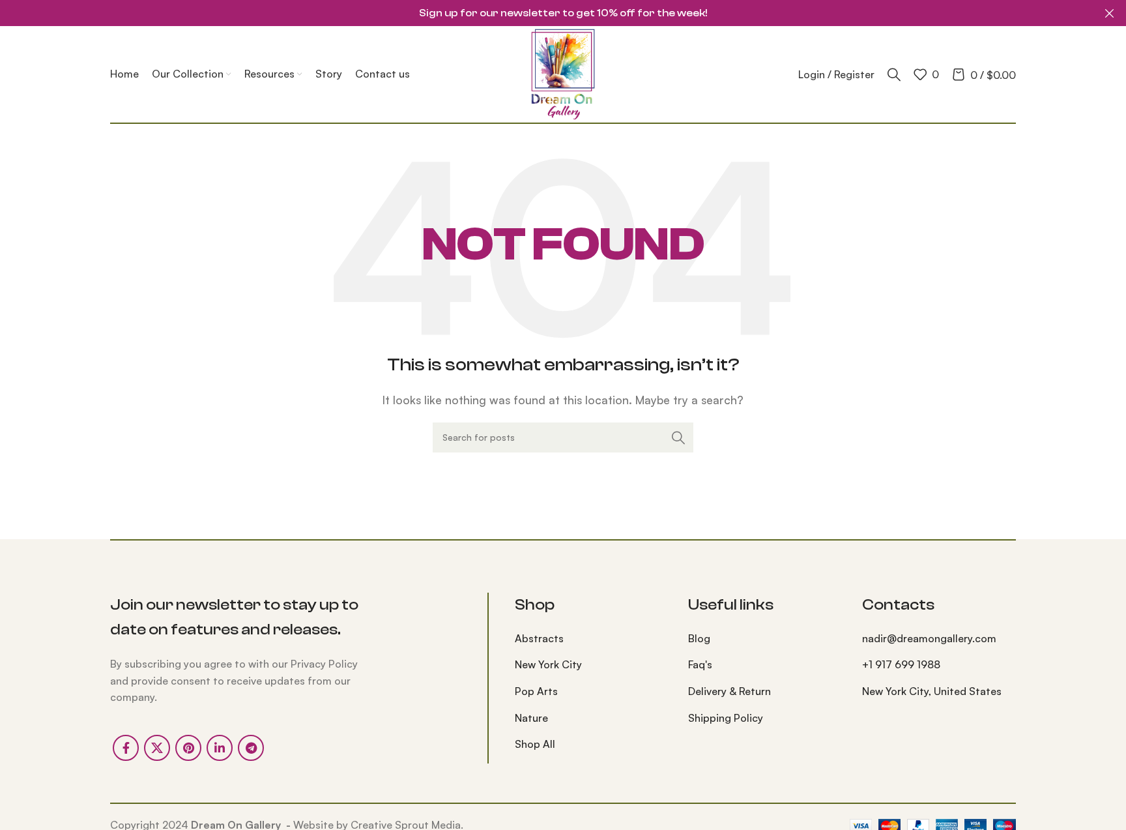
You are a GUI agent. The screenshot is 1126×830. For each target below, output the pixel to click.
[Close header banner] (1109, 13)
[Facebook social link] (126, 748)
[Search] (894, 74)
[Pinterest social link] (188, 748)
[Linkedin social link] (220, 748)
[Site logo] (563, 73)
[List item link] (592, 638)
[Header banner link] (543, 13)
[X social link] (157, 748)
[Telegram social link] (251, 748)
